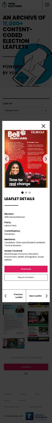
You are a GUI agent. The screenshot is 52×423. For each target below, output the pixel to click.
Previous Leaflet (18, 296)
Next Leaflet (35, 296)
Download (26, 269)
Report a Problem (26, 277)
